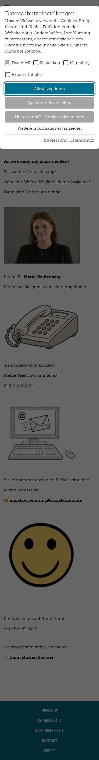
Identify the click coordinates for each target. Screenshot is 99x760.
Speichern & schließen (49, 102)
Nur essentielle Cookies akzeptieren (50, 117)
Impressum (55, 140)
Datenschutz (81, 140)
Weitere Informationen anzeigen (50, 128)
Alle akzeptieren (49, 89)
